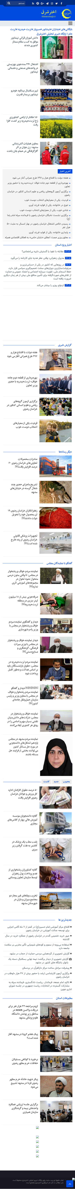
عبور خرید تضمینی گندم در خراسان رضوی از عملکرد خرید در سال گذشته (37, 937)
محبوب (66, 782)
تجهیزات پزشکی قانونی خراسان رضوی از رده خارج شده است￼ (24, 540)
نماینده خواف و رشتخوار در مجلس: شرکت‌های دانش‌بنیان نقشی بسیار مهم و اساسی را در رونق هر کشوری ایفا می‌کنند (22, 719)
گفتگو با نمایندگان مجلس (59, 563)
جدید (56, 782)
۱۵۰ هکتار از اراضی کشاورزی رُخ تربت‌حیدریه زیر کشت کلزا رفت (22, 121)
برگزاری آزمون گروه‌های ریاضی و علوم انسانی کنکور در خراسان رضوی (38, 193)
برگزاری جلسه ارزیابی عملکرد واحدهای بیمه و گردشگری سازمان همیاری (23, 1108)
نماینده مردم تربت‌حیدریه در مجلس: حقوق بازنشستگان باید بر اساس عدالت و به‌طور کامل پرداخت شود (22, 668)
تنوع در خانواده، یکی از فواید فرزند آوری (49, 205)
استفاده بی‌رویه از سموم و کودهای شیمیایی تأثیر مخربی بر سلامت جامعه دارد (36, 946)
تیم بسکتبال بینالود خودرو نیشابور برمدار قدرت (24, 92)
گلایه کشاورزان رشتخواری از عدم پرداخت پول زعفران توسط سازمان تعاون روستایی (22, 874)
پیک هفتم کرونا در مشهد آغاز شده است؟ (23, 1036)
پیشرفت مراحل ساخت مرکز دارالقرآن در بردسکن (45, 968)
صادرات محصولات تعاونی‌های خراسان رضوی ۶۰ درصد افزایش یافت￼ (23, 463)
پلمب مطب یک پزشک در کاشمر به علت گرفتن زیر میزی (24, 846)
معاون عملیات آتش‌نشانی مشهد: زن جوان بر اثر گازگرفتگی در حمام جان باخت (22, 147)
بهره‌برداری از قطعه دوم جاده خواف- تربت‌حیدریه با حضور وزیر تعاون (39, 185)
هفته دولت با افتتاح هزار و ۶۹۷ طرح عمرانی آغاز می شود (40, 178)
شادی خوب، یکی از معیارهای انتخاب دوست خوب (44, 210)
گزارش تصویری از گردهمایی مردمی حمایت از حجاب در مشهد (39, 954)
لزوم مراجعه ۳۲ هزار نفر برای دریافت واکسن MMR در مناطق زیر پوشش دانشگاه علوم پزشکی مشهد (23, 1012)
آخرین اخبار (65, 171)
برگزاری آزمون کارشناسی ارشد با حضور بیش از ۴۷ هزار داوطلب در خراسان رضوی (36, 975)
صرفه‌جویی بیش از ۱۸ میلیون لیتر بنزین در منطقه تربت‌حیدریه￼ (23, 601)
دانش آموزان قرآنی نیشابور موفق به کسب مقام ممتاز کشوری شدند (24, 42)
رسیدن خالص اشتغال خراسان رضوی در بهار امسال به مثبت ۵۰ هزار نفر (38, 225)
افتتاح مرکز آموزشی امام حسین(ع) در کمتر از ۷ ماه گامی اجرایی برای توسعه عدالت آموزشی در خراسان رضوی (38, 929)
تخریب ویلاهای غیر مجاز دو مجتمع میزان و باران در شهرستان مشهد (23, 899)
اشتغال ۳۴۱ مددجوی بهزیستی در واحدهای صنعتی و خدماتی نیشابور (22, 68)
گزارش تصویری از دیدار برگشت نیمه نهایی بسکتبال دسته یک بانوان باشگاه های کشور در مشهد (38, 961)
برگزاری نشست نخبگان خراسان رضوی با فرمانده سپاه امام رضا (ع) (38, 217)
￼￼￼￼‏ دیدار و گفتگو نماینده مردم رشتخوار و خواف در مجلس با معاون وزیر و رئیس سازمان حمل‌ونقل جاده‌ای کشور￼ (22, 696)
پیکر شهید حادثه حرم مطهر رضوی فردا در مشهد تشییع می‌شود (23, 1083)
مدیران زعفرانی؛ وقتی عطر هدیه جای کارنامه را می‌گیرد (40, 258)
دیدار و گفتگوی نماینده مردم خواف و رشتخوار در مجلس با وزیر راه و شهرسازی (23, 626)
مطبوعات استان (64, 998)
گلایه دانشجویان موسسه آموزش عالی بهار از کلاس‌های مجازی (22, 820)
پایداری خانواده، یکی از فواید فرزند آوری (49, 232)
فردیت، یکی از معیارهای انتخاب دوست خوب (46, 200)
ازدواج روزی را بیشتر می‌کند (53, 285)
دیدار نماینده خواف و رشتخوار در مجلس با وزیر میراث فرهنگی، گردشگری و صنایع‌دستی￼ (23, 646)
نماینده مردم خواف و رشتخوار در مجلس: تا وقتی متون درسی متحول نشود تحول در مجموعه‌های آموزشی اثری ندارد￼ (22, 579)
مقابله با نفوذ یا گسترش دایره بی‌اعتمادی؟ (46, 252)
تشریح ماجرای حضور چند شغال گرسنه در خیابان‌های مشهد (23, 488)
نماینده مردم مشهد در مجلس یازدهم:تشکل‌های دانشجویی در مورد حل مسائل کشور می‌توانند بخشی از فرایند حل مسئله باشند (23, 747)
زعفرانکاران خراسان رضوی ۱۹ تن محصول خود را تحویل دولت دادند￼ (22, 514)
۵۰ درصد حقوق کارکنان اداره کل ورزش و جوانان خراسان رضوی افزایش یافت (22, 794)
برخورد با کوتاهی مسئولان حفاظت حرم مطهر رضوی (25, 1061)
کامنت (46, 782)
